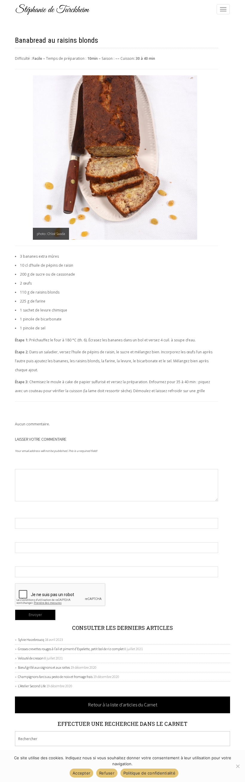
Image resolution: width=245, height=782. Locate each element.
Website (22, 560)
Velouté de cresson (31, 658)
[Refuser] (238, 766)
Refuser (106, 773)
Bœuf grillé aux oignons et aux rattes (44, 667)
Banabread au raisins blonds (56, 40)
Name (20, 511)
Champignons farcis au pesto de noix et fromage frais (55, 676)
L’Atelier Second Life (32, 686)
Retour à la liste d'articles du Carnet (122, 705)
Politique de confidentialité (149, 773)
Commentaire (27, 462)
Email (20, 536)
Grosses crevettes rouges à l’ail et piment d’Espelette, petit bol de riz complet (71, 649)
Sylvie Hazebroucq (31, 639)
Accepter (81, 773)
